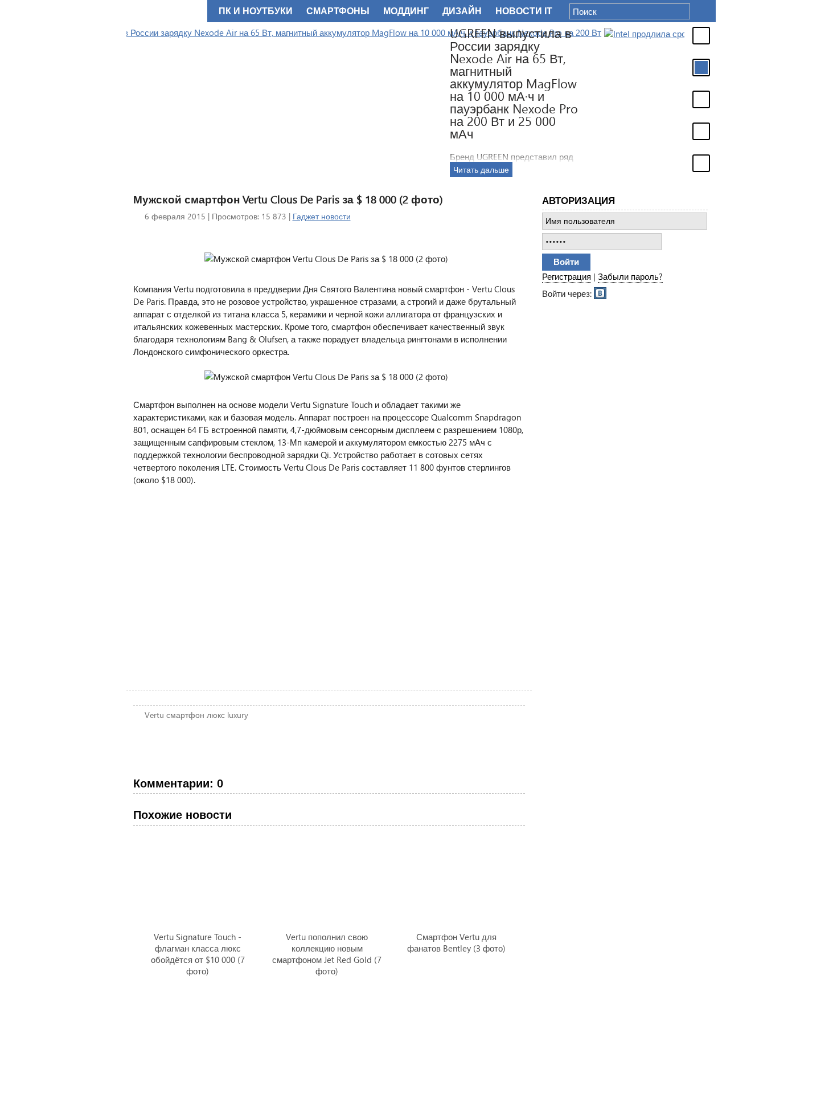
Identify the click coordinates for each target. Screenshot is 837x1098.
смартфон (185, 714)
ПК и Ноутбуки (256, 11)
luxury (237, 714)
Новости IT (523, 11)
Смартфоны (338, 11)
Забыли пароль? (630, 276)
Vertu (154, 714)
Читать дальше (680, 169)
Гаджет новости (322, 216)
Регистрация (566, 276)
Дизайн (462, 11)
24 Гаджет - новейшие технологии (164, 11)
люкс (216, 714)
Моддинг (406, 11)
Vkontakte (601, 292)
